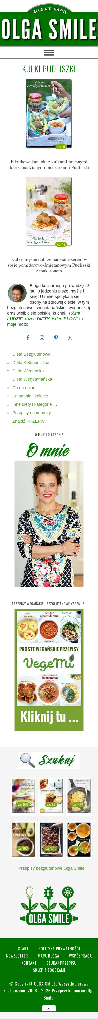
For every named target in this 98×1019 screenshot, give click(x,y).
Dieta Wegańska (28, 370)
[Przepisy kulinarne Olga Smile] (49, 29)
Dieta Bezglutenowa (31, 354)
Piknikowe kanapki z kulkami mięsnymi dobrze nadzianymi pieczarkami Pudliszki (49, 164)
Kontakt (29, 963)
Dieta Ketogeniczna (30, 362)
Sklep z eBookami (49, 970)
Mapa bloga (48, 956)
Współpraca (80, 956)
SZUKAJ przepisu (61, 963)
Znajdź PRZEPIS (28, 421)
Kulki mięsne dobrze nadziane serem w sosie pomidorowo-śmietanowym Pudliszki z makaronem (49, 265)
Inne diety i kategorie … (34, 404)
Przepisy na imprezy (31, 412)
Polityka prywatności (59, 949)
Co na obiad (23, 387)
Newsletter (17, 956)
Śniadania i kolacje (30, 396)
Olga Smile (45, 983)
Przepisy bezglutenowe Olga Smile (51, 868)
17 (64, 146)
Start (23, 949)
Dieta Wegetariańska (32, 379)
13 (63, 244)
